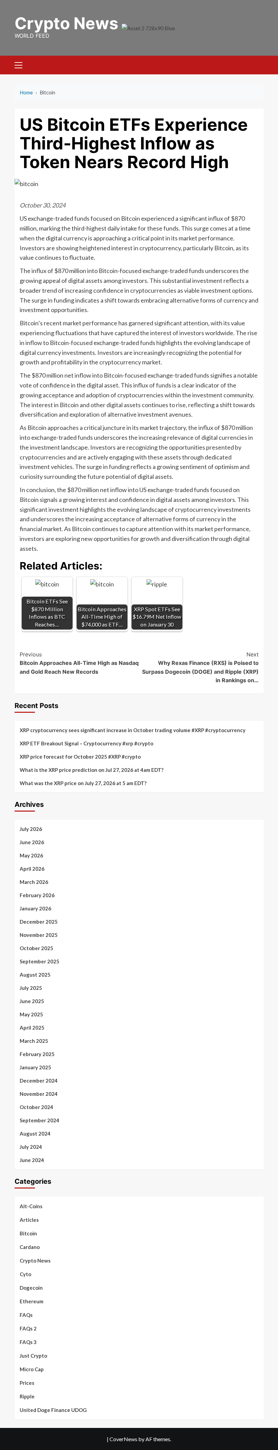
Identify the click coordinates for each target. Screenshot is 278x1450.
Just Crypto (33, 1356)
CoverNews (123, 1439)
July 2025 (31, 988)
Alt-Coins (31, 1206)
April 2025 (32, 1028)
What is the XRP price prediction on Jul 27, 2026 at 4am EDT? (91, 770)
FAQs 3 (28, 1342)
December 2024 (39, 1080)
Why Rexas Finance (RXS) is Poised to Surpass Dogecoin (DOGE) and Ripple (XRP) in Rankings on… (200, 667)
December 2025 (39, 922)
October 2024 (36, 1107)
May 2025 (31, 1014)
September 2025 (39, 961)
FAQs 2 (28, 1328)
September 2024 (39, 1120)
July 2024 (31, 1147)
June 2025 (32, 1001)
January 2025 (35, 1067)
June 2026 (32, 842)
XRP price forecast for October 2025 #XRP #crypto (80, 757)
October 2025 (36, 948)
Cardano (30, 1247)
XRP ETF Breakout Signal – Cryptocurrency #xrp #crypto (86, 743)
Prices (27, 1383)
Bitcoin (28, 1233)
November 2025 (39, 935)
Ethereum (31, 1301)
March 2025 (34, 1041)
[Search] (256, 64)
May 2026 (31, 855)
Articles (29, 1220)
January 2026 (35, 908)
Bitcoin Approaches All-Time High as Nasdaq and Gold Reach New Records (79, 663)
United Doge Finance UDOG (53, 1410)
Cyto (25, 1274)
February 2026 (37, 895)
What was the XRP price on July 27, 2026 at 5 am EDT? (83, 783)
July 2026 (31, 829)
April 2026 (32, 869)
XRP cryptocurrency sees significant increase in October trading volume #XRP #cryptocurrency (132, 730)
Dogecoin (31, 1288)
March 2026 (34, 882)
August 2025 (35, 975)
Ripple (27, 1396)
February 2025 (37, 1054)
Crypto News (66, 23)
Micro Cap (32, 1369)
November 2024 (39, 1094)
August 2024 (35, 1133)
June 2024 (32, 1160)
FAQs (26, 1315)
